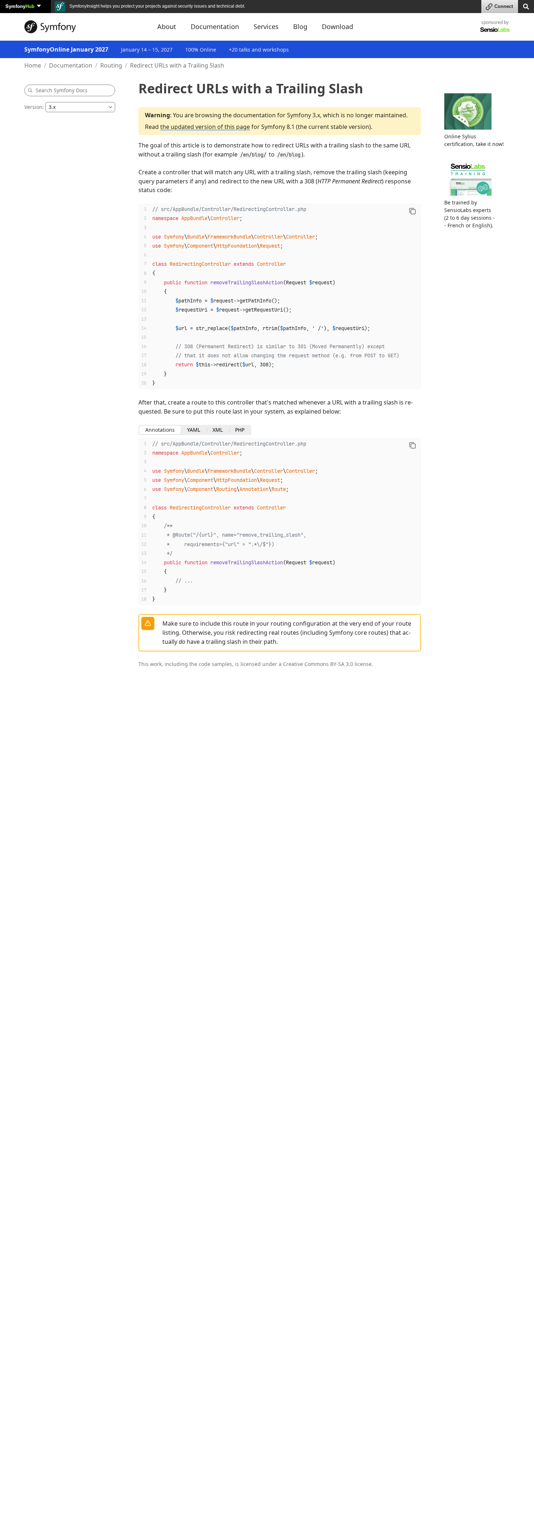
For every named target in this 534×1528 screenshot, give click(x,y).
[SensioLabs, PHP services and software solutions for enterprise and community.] (495, 29)
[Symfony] (84, 27)
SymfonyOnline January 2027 (66, 49)
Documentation (70, 65)
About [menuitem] (166, 26)
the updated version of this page (205, 127)
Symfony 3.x (303, 115)
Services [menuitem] (266, 26)
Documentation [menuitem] (215, 26)
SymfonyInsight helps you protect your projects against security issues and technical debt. (156, 6)
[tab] (160, 430)
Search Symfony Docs (62, 90)
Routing (111, 65)
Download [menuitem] (337, 26)
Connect (503, 6)
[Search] (526, 6)
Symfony (20, 6)
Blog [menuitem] (300, 26)
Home (32, 65)
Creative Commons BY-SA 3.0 (318, 664)
